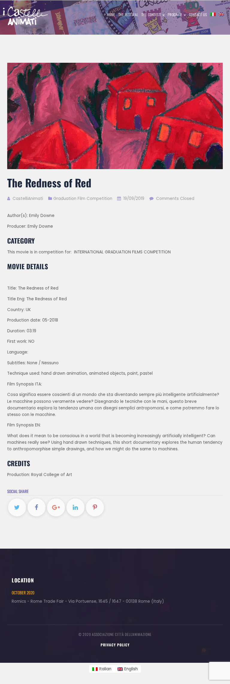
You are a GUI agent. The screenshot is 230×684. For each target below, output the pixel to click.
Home (111, 14)
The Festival (128, 14)
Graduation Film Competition (82, 198)
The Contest (151, 14)
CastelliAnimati (27, 198)
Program (175, 14)
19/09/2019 (134, 198)
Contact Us (198, 14)
